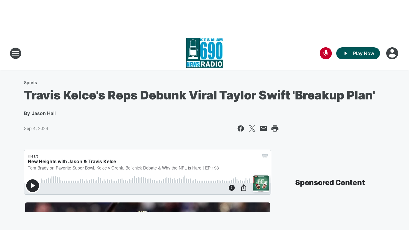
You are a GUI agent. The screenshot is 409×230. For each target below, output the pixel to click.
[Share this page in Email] (263, 128)
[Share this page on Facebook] (241, 128)
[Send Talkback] (326, 53)
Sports (30, 82)
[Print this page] (275, 128)
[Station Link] (204, 53)
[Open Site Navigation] (16, 53)
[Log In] (392, 53)
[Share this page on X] (252, 128)
